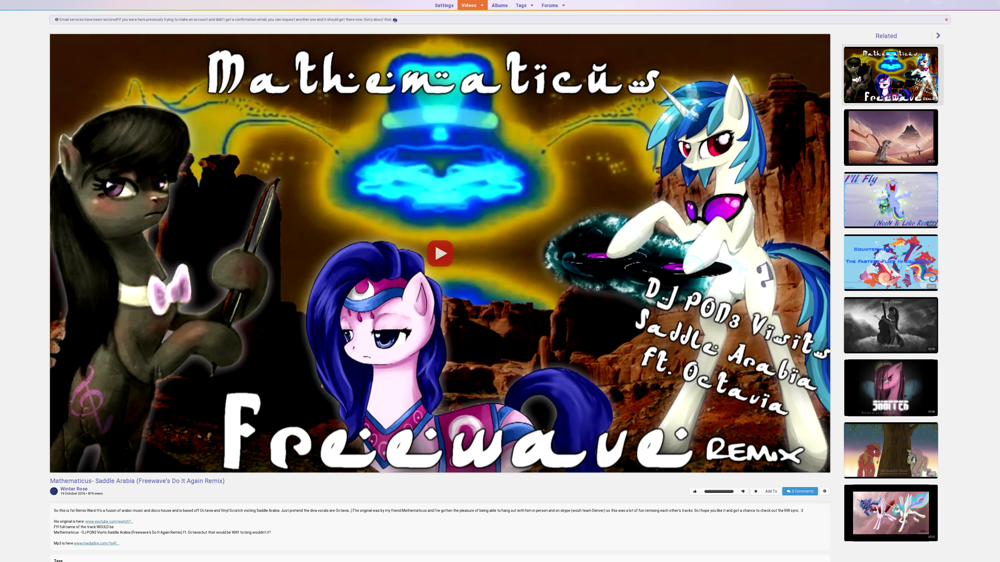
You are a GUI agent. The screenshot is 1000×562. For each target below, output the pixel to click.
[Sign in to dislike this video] (743, 491)
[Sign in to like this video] (695, 491)
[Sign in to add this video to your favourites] (755, 491)
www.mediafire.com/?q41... (96, 543)
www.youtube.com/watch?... (109, 521)
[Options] (824, 491)
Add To (771, 491)
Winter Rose (74, 489)
